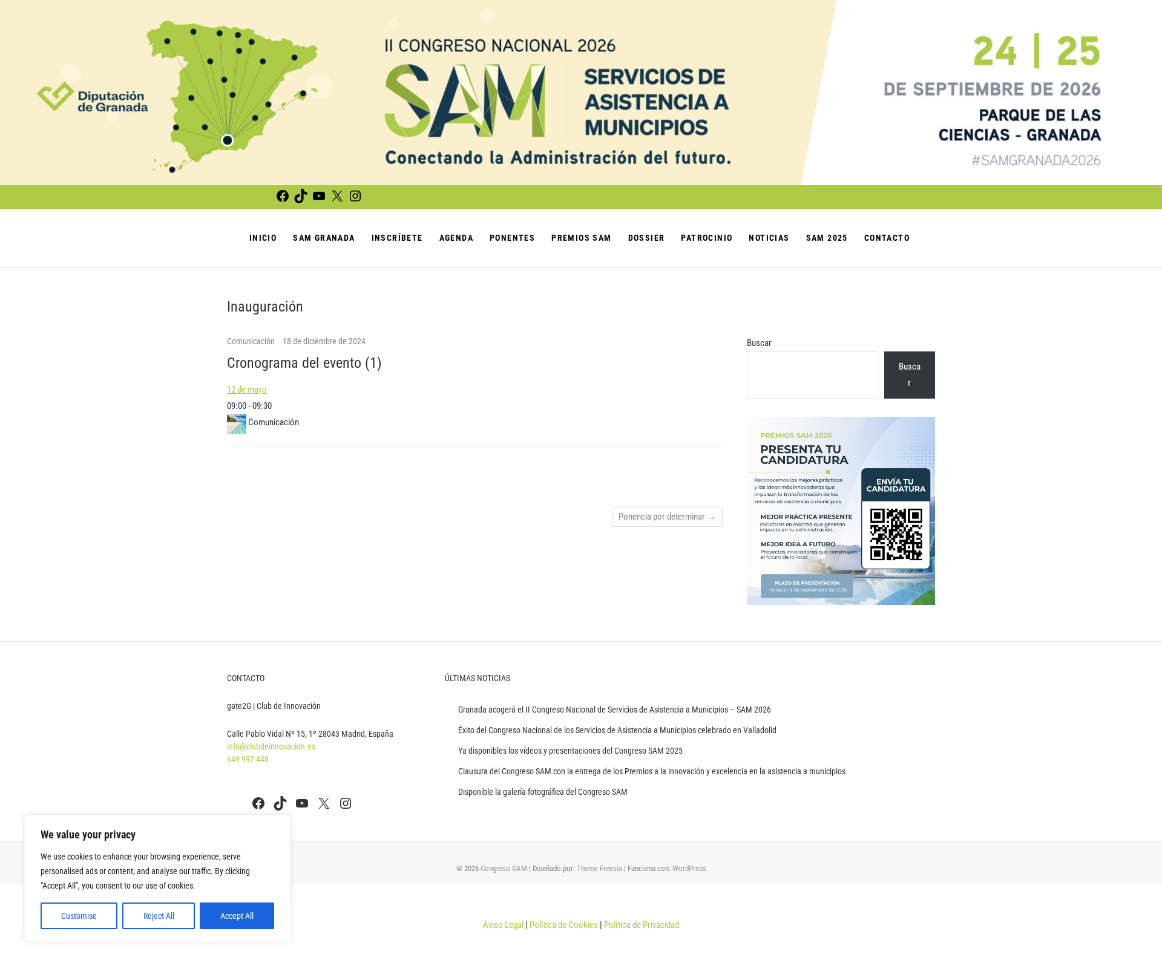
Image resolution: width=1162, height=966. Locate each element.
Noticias (769, 238)
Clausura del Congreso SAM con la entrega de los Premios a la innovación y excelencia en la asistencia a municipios (651, 771)
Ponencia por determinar (667, 516)
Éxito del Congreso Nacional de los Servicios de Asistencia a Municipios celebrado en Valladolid (617, 730)
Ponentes (512, 238)
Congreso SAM (504, 868)
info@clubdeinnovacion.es (271, 746)
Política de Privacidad (641, 924)
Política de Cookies (564, 924)
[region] (157, 878)
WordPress (689, 868)
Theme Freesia (599, 868)
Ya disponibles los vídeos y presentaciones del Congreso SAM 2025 (570, 751)
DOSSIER (646, 238)
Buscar (759, 343)
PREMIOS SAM (581, 238)
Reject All (158, 916)
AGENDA (456, 238)
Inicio (263, 238)
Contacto (887, 238)
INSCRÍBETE (397, 238)
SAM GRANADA (324, 238)
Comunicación (252, 341)
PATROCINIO (706, 238)
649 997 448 (248, 759)
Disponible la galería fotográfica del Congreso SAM (543, 792)
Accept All (237, 916)
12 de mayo (247, 389)
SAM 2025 (827, 238)
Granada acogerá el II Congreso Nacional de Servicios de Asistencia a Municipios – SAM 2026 (614, 709)
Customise (79, 916)
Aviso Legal (503, 924)
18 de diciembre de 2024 (324, 341)
